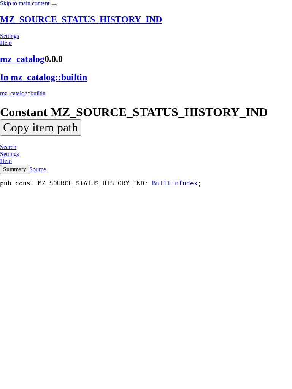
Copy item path (40, 127)
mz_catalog (22, 59)
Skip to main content (24, 3)
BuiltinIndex (175, 183)
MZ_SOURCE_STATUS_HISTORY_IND (81, 19)
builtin (38, 93)
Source (37, 169)
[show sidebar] (54, 5)
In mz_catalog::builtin (43, 77)
